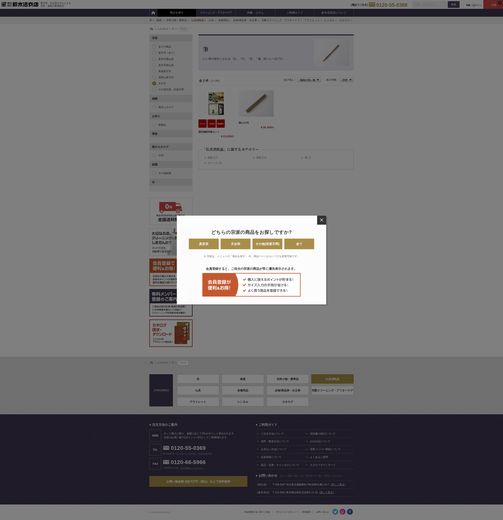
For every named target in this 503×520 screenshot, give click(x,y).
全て (299, 244)
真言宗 (203, 244)
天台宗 (235, 244)
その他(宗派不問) (267, 244)
